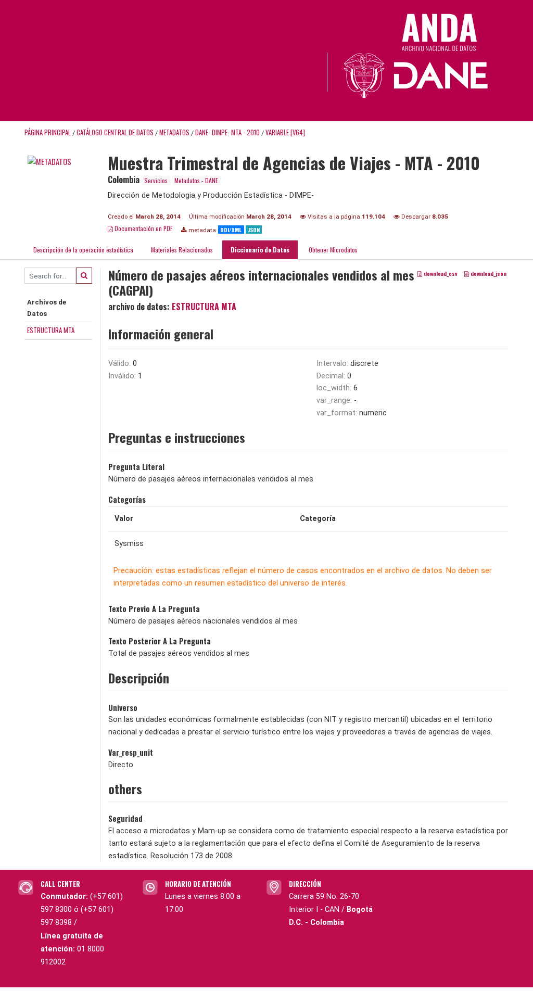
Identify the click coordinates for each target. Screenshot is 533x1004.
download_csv (440, 274)
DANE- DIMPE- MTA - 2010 (227, 132)
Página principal (47, 132)
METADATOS (174, 132)
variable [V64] (285, 132)
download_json (487, 274)
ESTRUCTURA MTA (50, 330)
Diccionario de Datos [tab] (260, 249)
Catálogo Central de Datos (115, 132)
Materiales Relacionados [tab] (182, 249)
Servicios (156, 180)
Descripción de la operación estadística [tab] (83, 249)
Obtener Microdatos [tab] (332, 249)
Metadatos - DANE (196, 180)
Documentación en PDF (143, 228)
